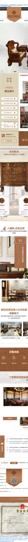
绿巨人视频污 (13, 538)
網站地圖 (2, 536)
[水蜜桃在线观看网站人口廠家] (11, 328)
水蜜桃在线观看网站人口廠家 (11, 338)
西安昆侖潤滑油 (22, 462)
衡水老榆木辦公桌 (9, 108)
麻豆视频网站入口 (20, 538)
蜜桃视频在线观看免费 (9, 536)
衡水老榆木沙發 (8, 126)
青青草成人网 (7, 539)
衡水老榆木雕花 (8, 117)
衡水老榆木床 (8, 112)
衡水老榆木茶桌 (8, 98)
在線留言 (9, 141)
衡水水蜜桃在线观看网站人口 (10, 123)
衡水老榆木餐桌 (8, 103)
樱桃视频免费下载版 (9, 541)
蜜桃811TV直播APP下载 (20, 536)
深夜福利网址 (14, 539)
